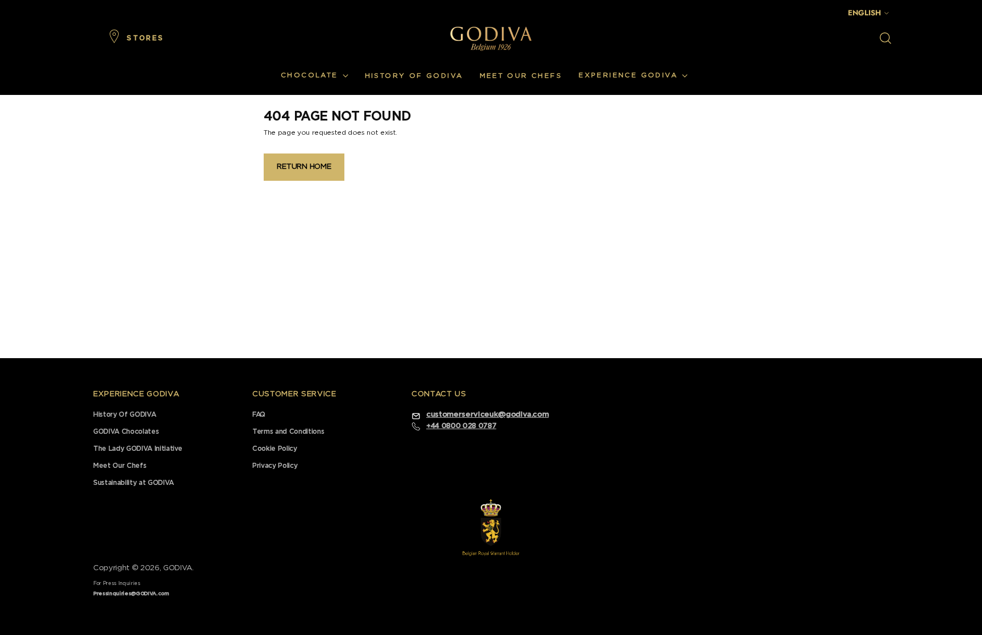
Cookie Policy (274, 448)
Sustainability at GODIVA (133, 482)
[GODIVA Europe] (491, 38)
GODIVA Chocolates (126, 431)
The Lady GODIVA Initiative (137, 448)
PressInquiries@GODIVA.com (131, 593)
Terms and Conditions (288, 431)
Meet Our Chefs (119, 465)
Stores (145, 38)
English (864, 12)
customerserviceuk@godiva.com (487, 414)
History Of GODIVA (124, 414)
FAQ (258, 414)
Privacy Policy (274, 465)
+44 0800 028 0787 (461, 425)
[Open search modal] (885, 38)
